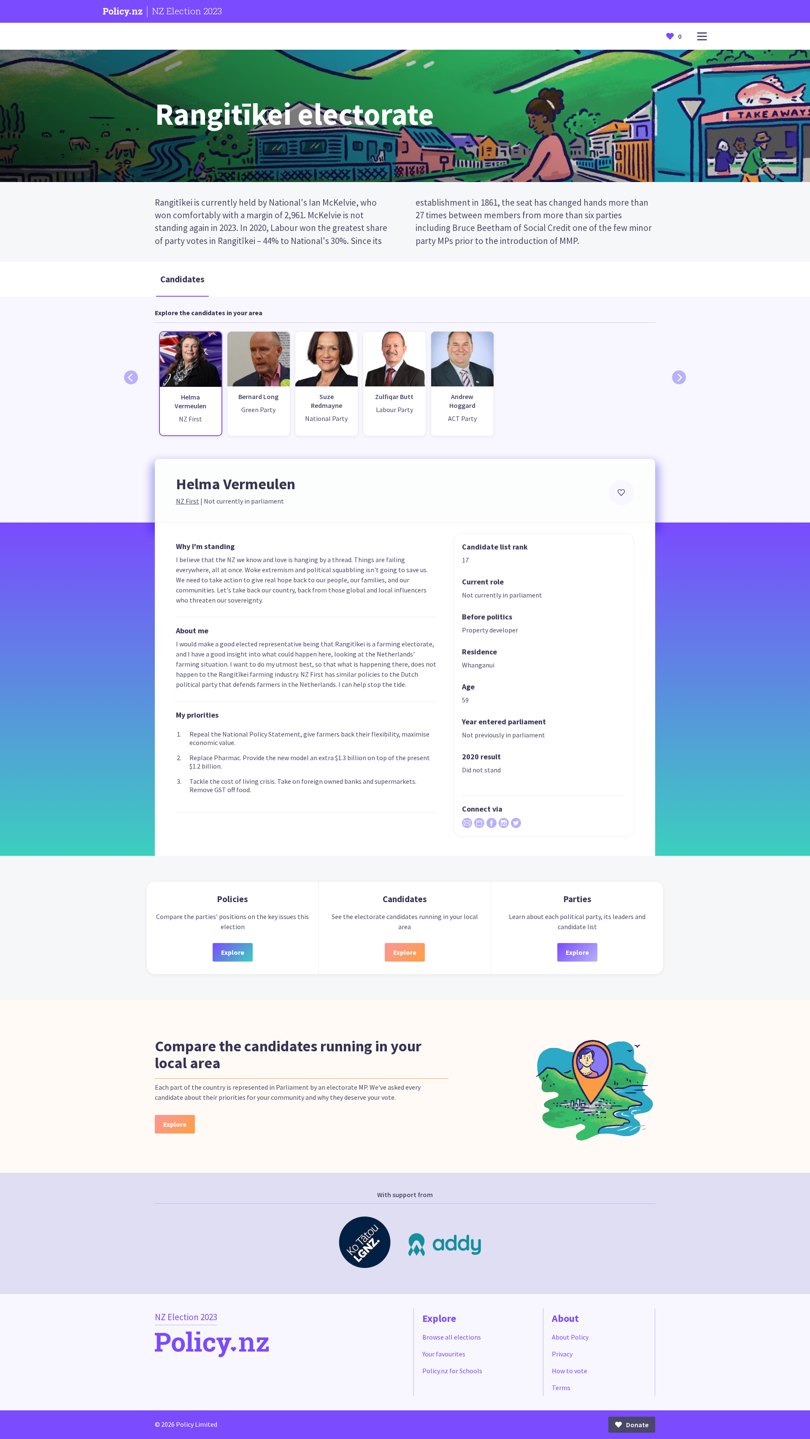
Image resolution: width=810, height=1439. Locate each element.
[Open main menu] (702, 36)
